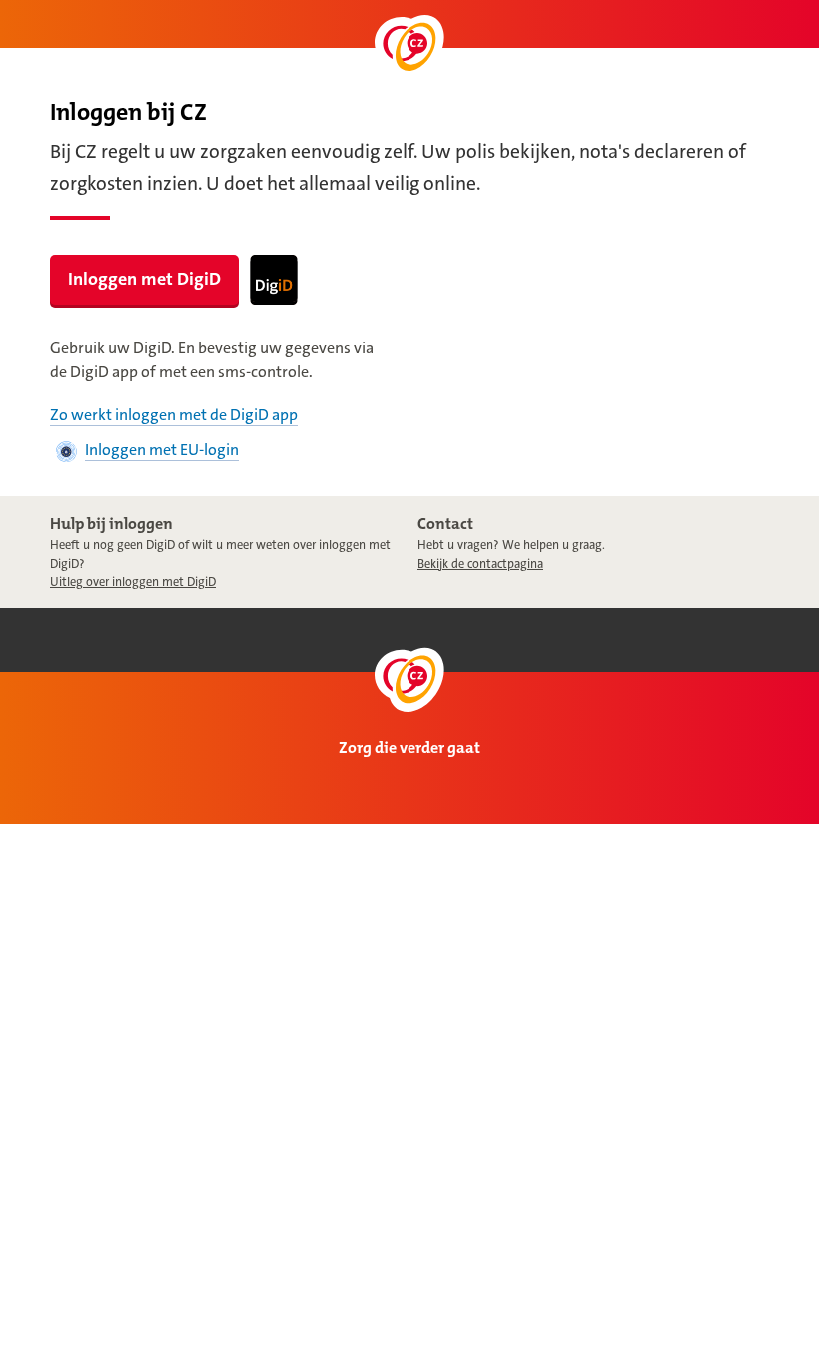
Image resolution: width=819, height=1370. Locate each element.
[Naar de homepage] (409, 47)
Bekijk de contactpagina (480, 564)
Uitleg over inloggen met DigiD (133, 582)
